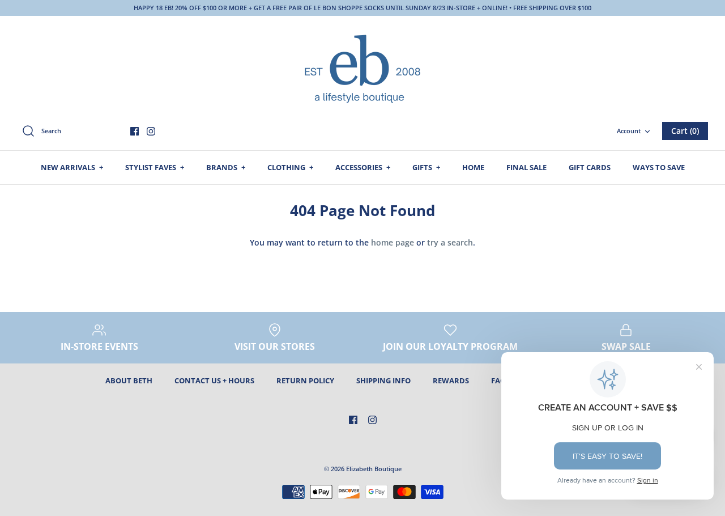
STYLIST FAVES (154, 167)
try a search (450, 242)
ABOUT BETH (128, 380)
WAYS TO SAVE (659, 167)
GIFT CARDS (590, 167)
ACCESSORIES (362, 167)
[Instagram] (151, 131)
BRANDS (225, 167)
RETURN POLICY (305, 380)
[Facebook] (134, 131)
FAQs (500, 380)
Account (629, 130)
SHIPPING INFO (383, 380)
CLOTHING (290, 167)
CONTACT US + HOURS (214, 380)
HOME (473, 167)
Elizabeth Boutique (374, 468)
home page (392, 242)
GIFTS (426, 167)
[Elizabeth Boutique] (362, 67)
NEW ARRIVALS (72, 167)
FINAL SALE (526, 167)
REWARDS (451, 380)
